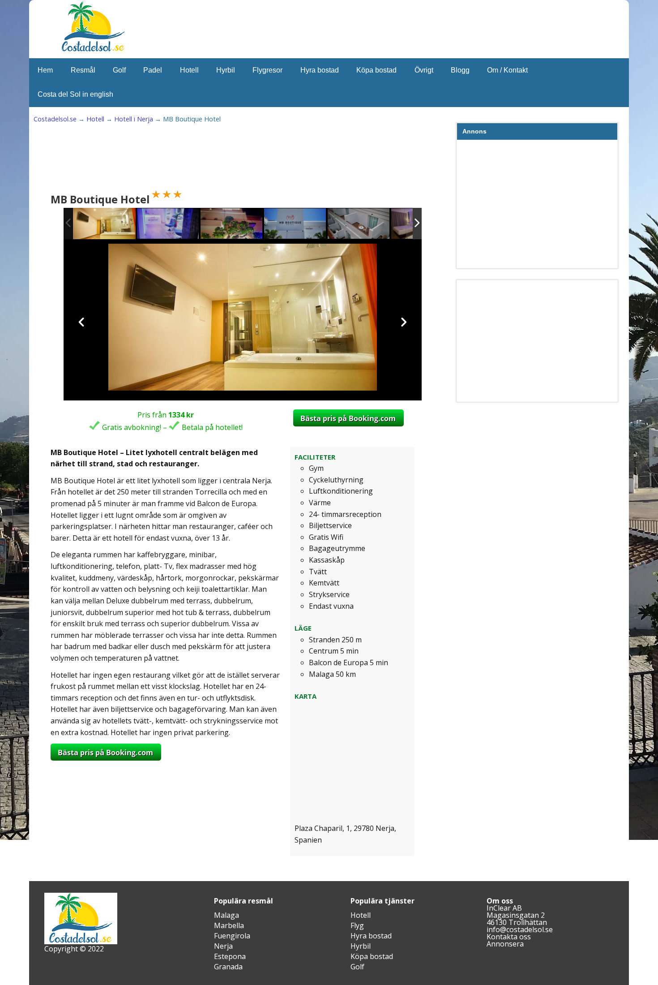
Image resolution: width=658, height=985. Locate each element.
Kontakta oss (509, 937)
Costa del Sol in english (75, 94)
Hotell (189, 70)
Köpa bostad (376, 70)
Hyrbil (225, 70)
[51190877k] (295, 224)
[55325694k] (104, 223)
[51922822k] (168, 224)
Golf (119, 70)
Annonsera (505, 944)
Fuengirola (232, 936)
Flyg (357, 925)
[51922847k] (359, 224)
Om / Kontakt (507, 70)
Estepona (230, 956)
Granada (228, 967)
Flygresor (267, 70)
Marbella (229, 925)
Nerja (223, 946)
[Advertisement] (214, 159)
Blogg (460, 70)
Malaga (226, 915)
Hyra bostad (319, 70)
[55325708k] (232, 224)
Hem (45, 70)
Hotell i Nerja (133, 119)
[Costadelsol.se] (93, 50)
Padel (152, 70)
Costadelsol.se (55, 119)
